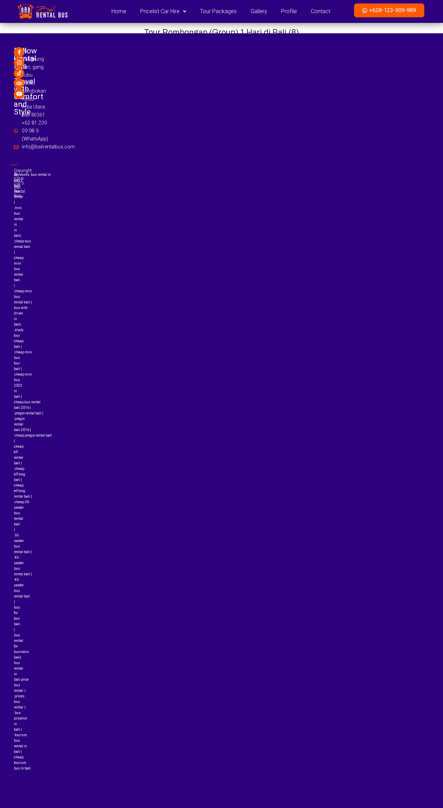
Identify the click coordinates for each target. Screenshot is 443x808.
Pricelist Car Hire (160, 11)
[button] (163, 11)
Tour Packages (218, 11)
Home (118, 11)
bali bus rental (18, 191)
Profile (289, 11)
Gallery (259, 11)
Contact (320, 11)
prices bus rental (19, 701)
